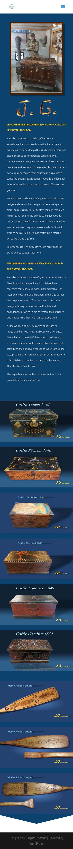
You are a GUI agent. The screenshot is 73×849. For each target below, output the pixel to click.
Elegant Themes (36, 838)
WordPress (36, 843)
